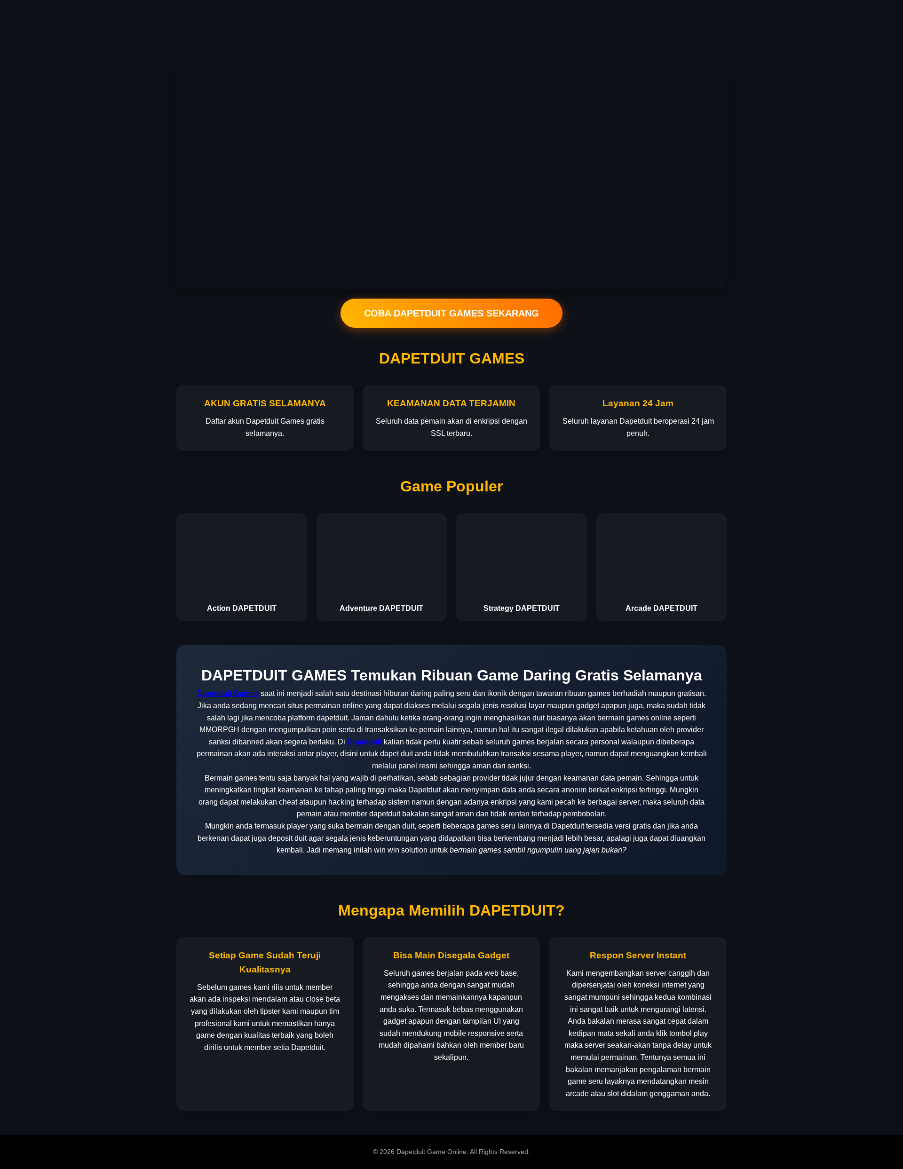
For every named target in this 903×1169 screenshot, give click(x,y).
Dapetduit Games (228, 693)
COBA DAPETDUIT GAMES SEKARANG (451, 313)
